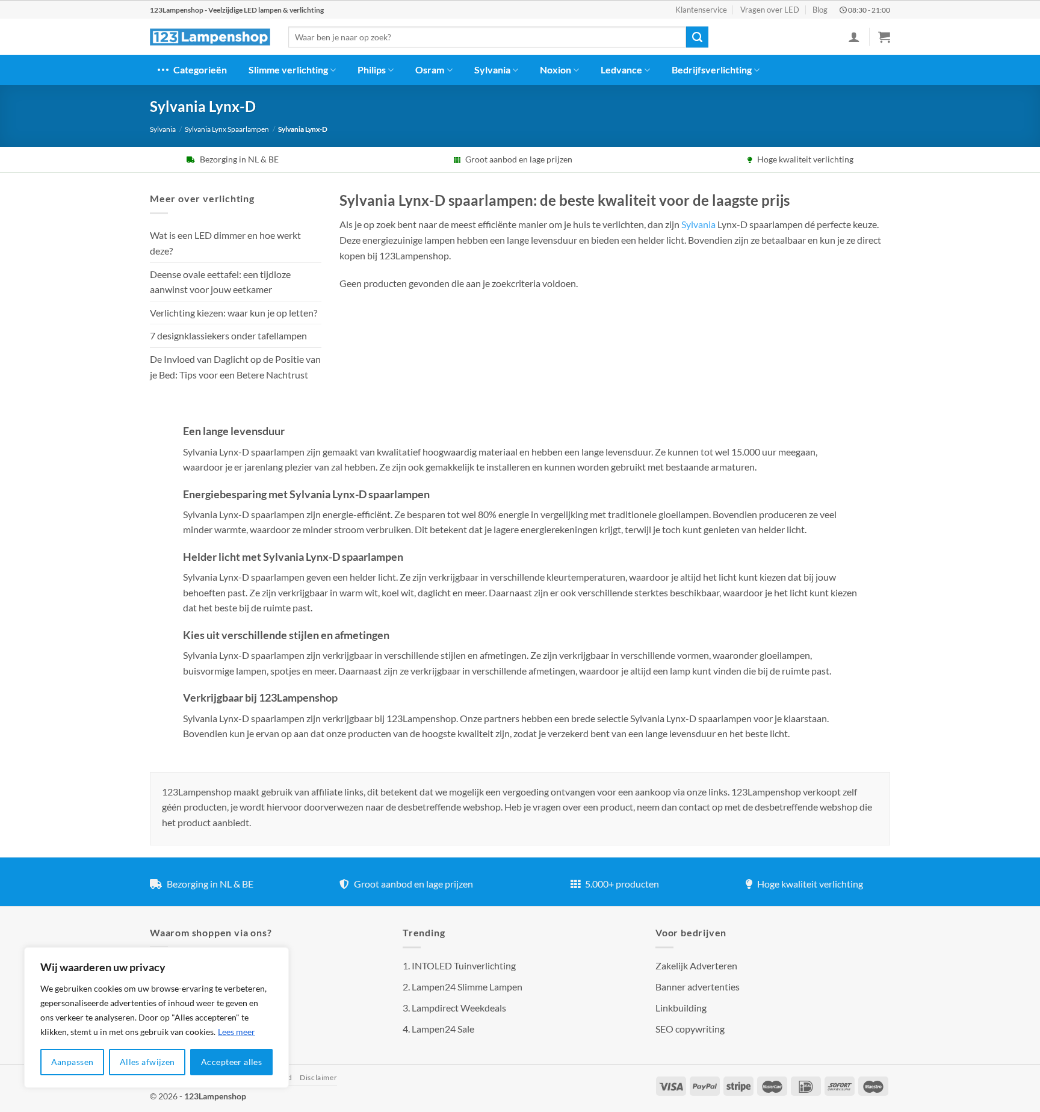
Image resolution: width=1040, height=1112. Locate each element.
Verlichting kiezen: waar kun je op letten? (233, 312)
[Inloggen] (854, 36)
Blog (820, 9)
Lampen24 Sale (443, 1028)
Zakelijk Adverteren (696, 965)
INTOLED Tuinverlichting (464, 965)
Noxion (555, 69)
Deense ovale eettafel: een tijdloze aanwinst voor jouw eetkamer (220, 281)
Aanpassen (72, 1062)
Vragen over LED (769, 9)
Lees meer (236, 1032)
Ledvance (621, 69)
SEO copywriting (690, 1028)
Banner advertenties (697, 986)
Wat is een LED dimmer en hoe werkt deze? (225, 242)
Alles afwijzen (147, 1062)
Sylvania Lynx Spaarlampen (227, 129)
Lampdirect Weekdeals (459, 1007)
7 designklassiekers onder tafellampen (229, 335)
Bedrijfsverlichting (712, 69)
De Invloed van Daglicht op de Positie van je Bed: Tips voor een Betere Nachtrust (235, 366)
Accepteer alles (231, 1062)
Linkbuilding (681, 1007)
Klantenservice (701, 9)
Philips (372, 69)
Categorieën (200, 69)
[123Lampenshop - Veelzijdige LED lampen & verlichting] (210, 37)
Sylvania (492, 69)
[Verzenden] (697, 37)
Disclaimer (318, 1077)
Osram (429, 69)
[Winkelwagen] (884, 36)
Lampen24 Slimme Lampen (467, 986)
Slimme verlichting (288, 69)
